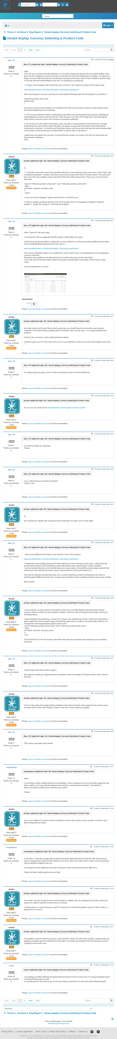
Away (11, 176)
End (37, 50)
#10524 (111, 846)
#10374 (111, 766)
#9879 (112, 316)
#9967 (112, 504)
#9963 (112, 469)
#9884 (112, 434)
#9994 (112, 731)
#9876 (112, 220)
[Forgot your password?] (59, 5)
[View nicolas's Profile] (12, 166)
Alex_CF (11, 60)
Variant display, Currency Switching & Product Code (70, 32)
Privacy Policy (7, 1031)
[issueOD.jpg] (28, 303)
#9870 (112, 59)
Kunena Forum (63, 1023)
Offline (11, 67)
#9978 (112, 542)
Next (30, 50)
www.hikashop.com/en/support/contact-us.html (66, 407)
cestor (11, 965)
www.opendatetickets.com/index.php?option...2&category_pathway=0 (51, 89)
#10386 (111, 808)
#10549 (111, 888)
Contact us (82, 1031)
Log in (30, 148)
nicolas (11, 156)
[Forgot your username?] (37, 5)
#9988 (112, 598)
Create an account (42, 148)
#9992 (112, 693)
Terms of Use (41, 1031)
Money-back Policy (58, 1031)
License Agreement (25, 1031)
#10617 (111, 927)
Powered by (52, 1023)
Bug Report (35, 32)
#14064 (111, 965)
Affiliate (72, 1031)
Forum (10, 32)
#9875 (112, 156)
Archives (21, 32)
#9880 (112, 360)
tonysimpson (11, 767)
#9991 (112, 658)
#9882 (112, 395)
